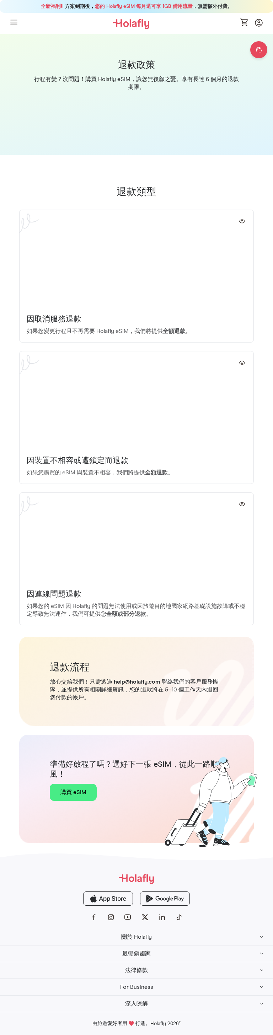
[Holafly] (136, 878)
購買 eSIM (73, 792)
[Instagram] (111, 917)
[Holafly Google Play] (165, 898)
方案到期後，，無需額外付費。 (136, 6)
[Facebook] (94, 917)
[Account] (258, 24)
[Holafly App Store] (108, 898)
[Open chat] (258, 49)
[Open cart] (244, 23)
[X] (145, 917)
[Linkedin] (162, 917)
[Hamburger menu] (14, 23)
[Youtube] (128, 917)
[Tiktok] (179, 917)
